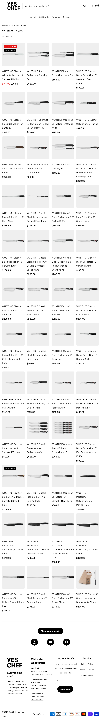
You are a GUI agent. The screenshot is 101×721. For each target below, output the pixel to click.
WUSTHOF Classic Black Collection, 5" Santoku (12, 123)
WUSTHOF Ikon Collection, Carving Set (37, 75)
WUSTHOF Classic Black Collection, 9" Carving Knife (12, 261)
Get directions (37, 699)
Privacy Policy (87, 664)
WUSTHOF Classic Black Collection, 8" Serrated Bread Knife (86, 77)
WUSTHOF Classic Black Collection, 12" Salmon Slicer (37, 598)
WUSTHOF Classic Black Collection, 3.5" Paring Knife (63, 216)
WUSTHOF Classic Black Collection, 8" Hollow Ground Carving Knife (86, 170)
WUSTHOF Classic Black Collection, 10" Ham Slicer (13, 216)
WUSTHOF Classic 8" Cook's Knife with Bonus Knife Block (87, 598)
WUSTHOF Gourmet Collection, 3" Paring (87, 121)
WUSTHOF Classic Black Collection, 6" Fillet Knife (37, 354)
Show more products (50, 631)
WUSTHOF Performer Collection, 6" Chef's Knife (13, 547)
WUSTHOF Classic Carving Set (61, 166)
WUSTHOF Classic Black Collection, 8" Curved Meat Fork (37, 216)
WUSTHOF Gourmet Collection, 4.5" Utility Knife (37, 168)
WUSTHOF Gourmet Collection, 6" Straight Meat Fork (62, 496)
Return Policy (87, 675)
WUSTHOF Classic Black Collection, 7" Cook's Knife (86, 310)
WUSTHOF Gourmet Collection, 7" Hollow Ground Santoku (38, 123)
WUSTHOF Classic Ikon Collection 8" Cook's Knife (36, 496)
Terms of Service (87, 670)
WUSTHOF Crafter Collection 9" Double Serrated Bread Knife (13, 498)
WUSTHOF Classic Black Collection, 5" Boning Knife (86, 354)
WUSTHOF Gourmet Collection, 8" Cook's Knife (62, 123)
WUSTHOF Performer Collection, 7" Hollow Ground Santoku (38, 547)
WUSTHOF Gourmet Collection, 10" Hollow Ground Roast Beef (13, 600)
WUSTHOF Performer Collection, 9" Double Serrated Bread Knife (63, 549)
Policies (87, 658)
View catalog (3, 6)
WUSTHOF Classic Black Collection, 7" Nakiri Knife (37, 310)
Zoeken (84, 6)
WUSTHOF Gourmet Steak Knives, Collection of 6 (62, 448)
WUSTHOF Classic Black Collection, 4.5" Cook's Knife (38, 403)
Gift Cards (44, 17)
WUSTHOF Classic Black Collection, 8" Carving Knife (86, 261)
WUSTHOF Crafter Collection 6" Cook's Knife (12, 168)
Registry (56, 17)
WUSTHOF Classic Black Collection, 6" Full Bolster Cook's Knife (86, 450)
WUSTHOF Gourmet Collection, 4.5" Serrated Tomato (12, 448)
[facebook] (66, 642)
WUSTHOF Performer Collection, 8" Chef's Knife (87, 547)
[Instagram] (34, 642)
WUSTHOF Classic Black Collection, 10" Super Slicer (62, 598)
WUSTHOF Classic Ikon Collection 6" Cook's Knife (86, 216)
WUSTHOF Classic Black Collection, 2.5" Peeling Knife (87, 403)
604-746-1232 (37, 693)
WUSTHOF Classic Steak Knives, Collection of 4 (36, 448)
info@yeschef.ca (38, 696)
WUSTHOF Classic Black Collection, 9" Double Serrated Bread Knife (37, 263)
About (33, 17)
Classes (67, 17)
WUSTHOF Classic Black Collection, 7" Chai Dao (12, 310)
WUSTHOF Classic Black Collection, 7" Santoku (62, 310)
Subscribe (65, 689)
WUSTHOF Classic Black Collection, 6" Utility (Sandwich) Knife (12, 356)
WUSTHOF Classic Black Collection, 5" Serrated (62, 354)
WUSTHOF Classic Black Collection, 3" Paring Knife (62, 403)
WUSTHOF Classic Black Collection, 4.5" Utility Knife (13, 403)
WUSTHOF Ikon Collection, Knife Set (63, 73)
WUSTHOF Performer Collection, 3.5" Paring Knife (84, 498)
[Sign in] (91, 6)
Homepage (6, 25)
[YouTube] (50, 642)
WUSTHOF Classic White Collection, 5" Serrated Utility (12, 75)
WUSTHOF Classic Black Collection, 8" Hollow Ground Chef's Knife (62, 263)
